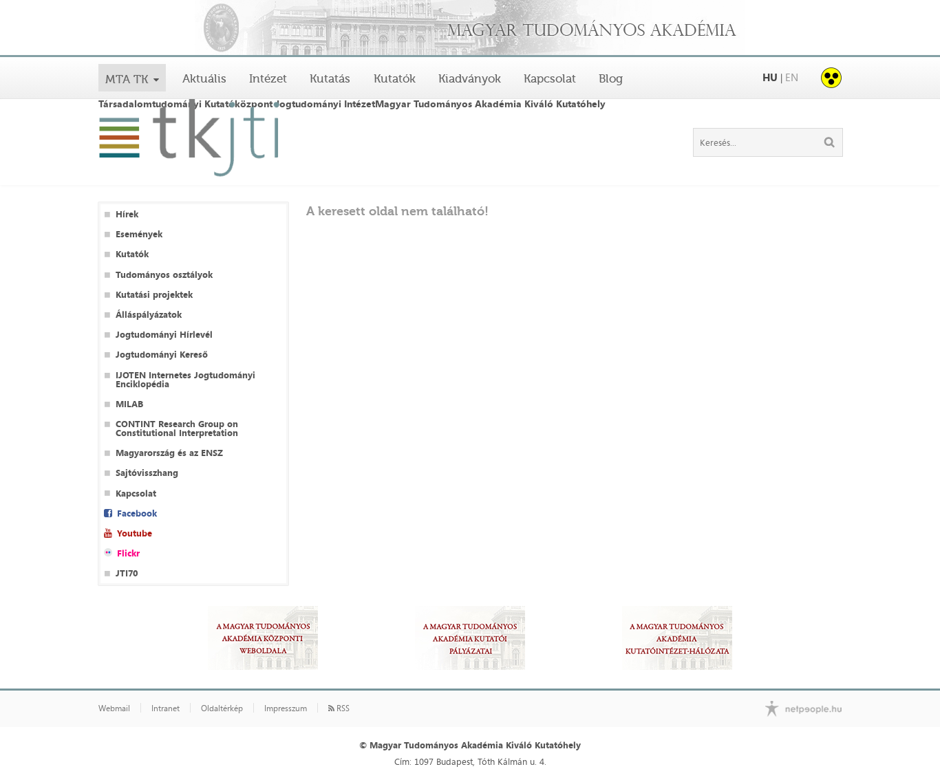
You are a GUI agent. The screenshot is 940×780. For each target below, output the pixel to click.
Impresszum (285, 708)
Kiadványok (469, 78)
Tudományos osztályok (164, 274)
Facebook (137, 513)
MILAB (129, 404)
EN (791, 77)
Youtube (134, 533)
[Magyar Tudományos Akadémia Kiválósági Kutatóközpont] (470, 28)
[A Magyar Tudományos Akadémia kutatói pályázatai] (470, 638)
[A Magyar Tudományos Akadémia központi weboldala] (263, 638)
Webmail (114, 708)
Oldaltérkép (222, 708)
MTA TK (126, 79)
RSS (342, 708)
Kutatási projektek (154, 294)
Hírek (127, 214)
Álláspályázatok (149, 314)
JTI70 (127, 573)
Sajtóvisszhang (147, 472)
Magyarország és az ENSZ (169, 452)
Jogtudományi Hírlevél (164, 334)
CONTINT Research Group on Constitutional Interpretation (177, 428)
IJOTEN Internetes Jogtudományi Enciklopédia (185, 380)
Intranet (165, 708)
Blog (611, 78)
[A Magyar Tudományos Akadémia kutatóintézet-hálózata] (677, 638)
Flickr (128, 553)
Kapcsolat (550, 78)
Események (139, 234)
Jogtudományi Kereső (162, 354)
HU (770, 77)
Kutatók (395, 78)
